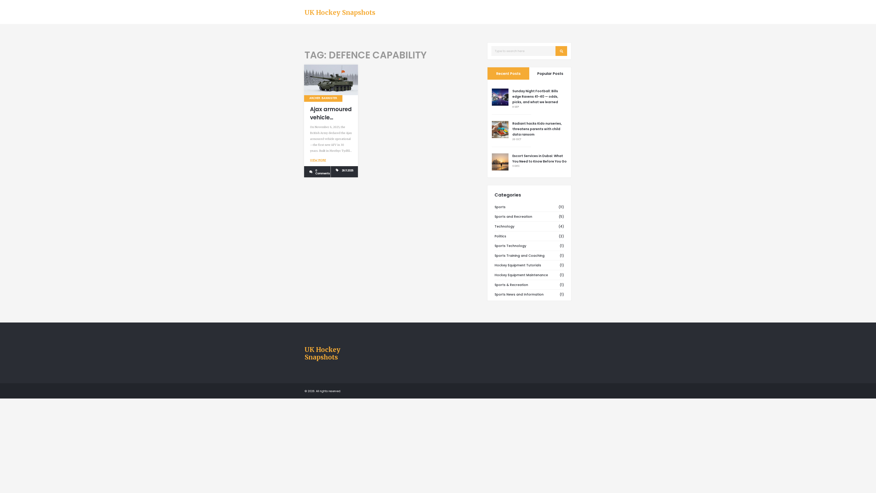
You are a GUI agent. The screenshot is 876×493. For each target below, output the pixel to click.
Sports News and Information (519, 294)
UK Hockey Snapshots (340, 13)
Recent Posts (508, 73)
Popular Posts (550, 73)
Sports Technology (510, 246)
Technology (504, 226)
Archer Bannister (323, 98)
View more (318, 160)
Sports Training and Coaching (520, 255)
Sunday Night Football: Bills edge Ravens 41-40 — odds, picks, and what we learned (535, 96)
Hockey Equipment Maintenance (521, 275)
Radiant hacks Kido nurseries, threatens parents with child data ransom (537, 129)
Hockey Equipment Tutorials (518, 265)
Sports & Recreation (511, 285)
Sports (500, 207)
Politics (500, 236)
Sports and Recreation (513, 216)
